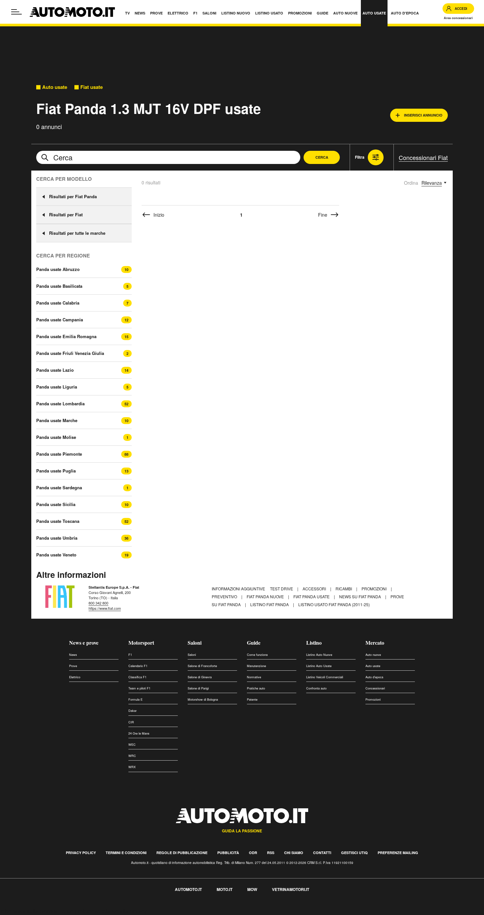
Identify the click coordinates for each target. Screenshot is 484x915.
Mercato (374, 642)
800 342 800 (98, 603)
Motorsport (141, 642)
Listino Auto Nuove (319, 655)
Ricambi (344, 588)
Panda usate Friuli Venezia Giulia (70, 353)
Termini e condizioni (126, 852)
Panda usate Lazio (55, 370)
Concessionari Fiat (423, 157)
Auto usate (54, 87)
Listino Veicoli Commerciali (324, 677)
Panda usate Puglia (56, 471)
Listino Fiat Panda (270, 604)
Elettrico (74, 677)
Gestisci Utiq (354, 852)
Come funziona (257, 655)
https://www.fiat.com (105, 608)
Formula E (135, 699)
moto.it (224, 889)
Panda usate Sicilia (55, 504)
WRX (132, 767)
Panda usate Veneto (56, 555)
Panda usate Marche (56, 420)
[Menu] (16, 11)
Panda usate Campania (59, 320)
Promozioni (375, 588)
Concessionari (375, 688)
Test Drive (282, 588)
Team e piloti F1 (139, 688)
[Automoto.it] (72, 12)
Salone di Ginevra (200, 677)
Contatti (322, 852)
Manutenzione (256, 666)
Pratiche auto (256, 688)
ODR (253, 852)
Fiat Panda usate (312, 596)
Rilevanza (431, 182)
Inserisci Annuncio (423, 115)
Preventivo (225, 596)
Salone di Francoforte (202, 666)
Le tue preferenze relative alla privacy (103, 911)
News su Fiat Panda (360, 596)
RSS (270, 852)
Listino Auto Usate (319, 666)
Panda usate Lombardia (60, 404)
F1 (130, 655)
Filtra (359, 157)
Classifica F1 (137, 677)
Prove (73, 666)
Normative (254, 677)
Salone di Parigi (198, 688)
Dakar (132, 711)
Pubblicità (228, 852)
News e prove (83, 642)
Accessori (315, 588)
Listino (314, 642)
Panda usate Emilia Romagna (66, 336)
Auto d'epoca (374, 677)
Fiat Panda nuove (266, 596)
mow (252, 889)
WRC (132, 756)
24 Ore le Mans (138, 733)
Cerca (321, 157)
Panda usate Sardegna (59, 488)
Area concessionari (458, 18)
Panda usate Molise (56, 437)
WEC (132, 744)
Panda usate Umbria (56, 538)
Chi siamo (293, 852)
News (73, 655)
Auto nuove (373, 655)
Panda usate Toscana (57, 521)
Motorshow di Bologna (203, 699)
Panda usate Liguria (56, 387)
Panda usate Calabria (57, 303)
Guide (253, 642)
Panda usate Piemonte (59, 454)
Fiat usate (91, 87)
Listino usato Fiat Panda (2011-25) (334, 604)
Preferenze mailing (398, 852)
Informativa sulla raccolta (29, 911)
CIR (131, 722)
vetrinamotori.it (290, 889)
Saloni (195, 642)
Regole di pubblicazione (181, 852)
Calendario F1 (138, 666)
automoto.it (188, 889)
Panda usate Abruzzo (58, 269)
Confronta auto (316, 688)
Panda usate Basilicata (59, 286)
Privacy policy (81, 852)
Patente (252, 699)
